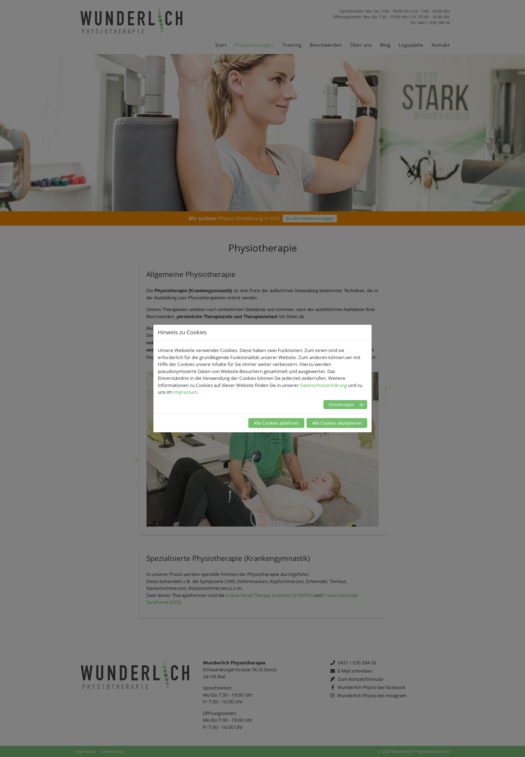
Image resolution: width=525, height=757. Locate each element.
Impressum (185, 392)
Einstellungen (341, 404)
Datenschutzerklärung (323, 385)
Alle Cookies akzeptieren (337, 423)
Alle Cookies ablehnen (276, 423)
